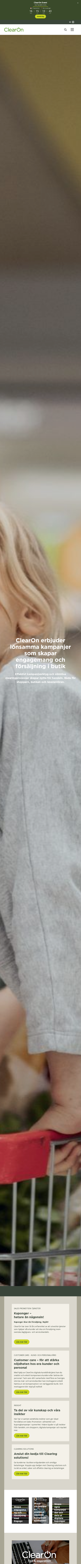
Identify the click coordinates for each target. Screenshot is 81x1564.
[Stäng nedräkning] (78, 3)
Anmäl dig (40, 16)
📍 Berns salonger (46, 8)
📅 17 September (35, 8)
